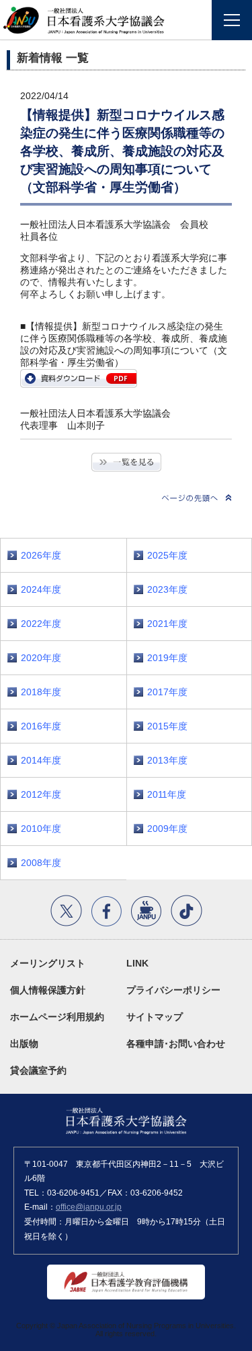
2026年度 (41, 555)
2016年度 (41, 726)
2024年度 (41, 589)
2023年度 (167, 589)
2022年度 (41, 623)
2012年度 (41, 794)
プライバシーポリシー (173, 990)
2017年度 (167, 692)
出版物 (24, 1043)
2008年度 (41, 862)
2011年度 (166, 794)
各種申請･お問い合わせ (175, 1043)
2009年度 (167, 828)
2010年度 (41, 828)
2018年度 (41, 692)
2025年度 (167, 555)
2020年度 (41, 657)
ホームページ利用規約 (57, 1016)
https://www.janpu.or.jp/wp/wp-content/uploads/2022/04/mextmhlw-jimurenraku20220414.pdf (78, 378)
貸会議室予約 (38, 1070)
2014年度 (41, 760)
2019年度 (167, 657)
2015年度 (167, 726)
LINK (137, 963)
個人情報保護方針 (47, 990)
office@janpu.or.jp (89, 1207)
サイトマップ (154, 1016)
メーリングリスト (47, 963)
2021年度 (167, 623)
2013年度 (167, 760)
